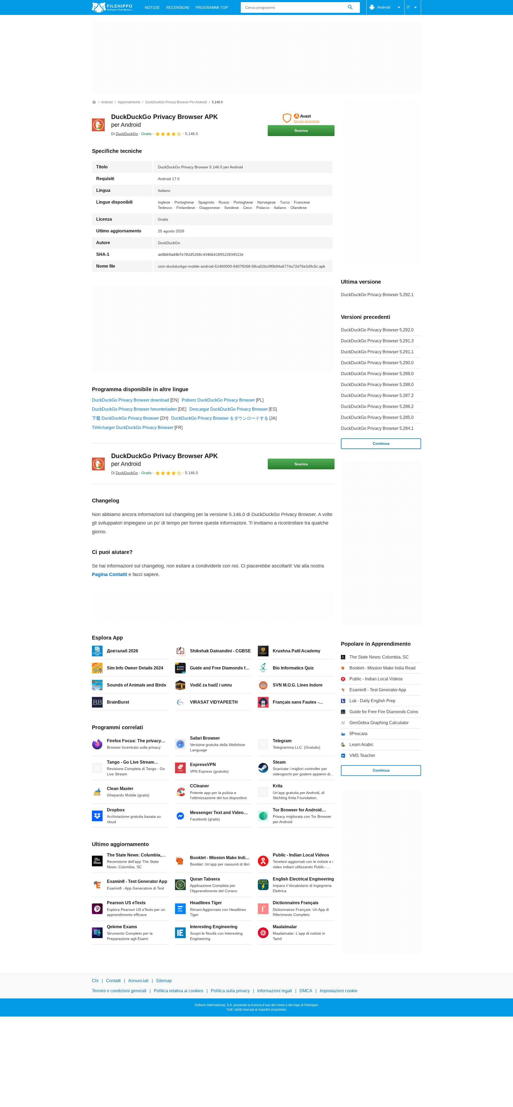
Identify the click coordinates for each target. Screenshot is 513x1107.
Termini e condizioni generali (119, 991)
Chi (95, 980)
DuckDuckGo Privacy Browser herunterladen (134, 409)
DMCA (306, 991)
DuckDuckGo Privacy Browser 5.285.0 (377, 417)
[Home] (94, 102)
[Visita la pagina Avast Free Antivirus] (301, 118)
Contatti (113, 980)
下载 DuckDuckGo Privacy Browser (125, 418)
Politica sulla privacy (230, 991)
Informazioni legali (274, 991)
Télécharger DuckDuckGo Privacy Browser (132, 427)
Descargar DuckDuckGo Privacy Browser (228, 409)
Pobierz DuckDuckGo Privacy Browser (218, 400)
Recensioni (177, 7)
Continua (381, 443)
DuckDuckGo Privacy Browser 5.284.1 (377, 428)
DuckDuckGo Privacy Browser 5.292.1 (377, 294)
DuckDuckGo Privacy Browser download (130, 400)
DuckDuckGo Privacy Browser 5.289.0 (377, 373)
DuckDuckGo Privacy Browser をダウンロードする (219, 418)
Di (124, 134)
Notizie (152, 7)
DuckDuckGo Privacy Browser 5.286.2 (377, 406)
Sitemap (164, 980)
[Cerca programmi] (350, 7)
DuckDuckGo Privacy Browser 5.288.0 (377, 384)
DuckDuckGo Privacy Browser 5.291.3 (377, 341)
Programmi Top (212, 7)
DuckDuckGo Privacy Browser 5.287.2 (377, 395)
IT (408, 7)
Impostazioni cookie (338, 991)
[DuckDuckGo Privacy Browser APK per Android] (98, 124)
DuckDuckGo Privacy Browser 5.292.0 (377, 330)
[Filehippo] (112, 7)
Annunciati (138, 980)
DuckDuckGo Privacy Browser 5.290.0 (377, 362)
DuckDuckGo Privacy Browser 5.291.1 (377, 352)
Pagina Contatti (109, 574)
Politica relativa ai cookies (178, 991)
